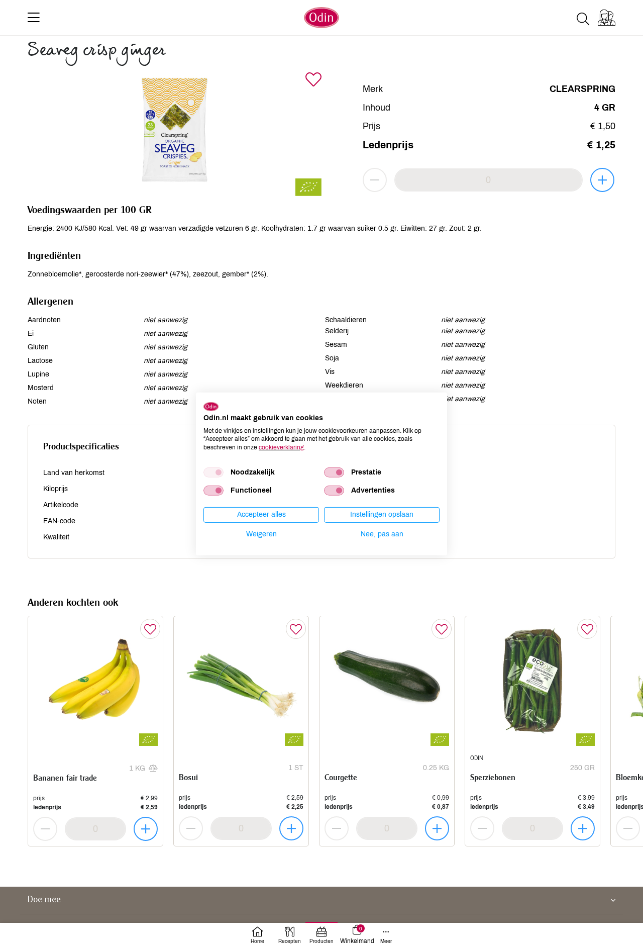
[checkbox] (213, 472)
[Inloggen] (606, 17)
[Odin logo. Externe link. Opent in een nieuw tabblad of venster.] (211, 406)
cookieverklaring (281, 447)
